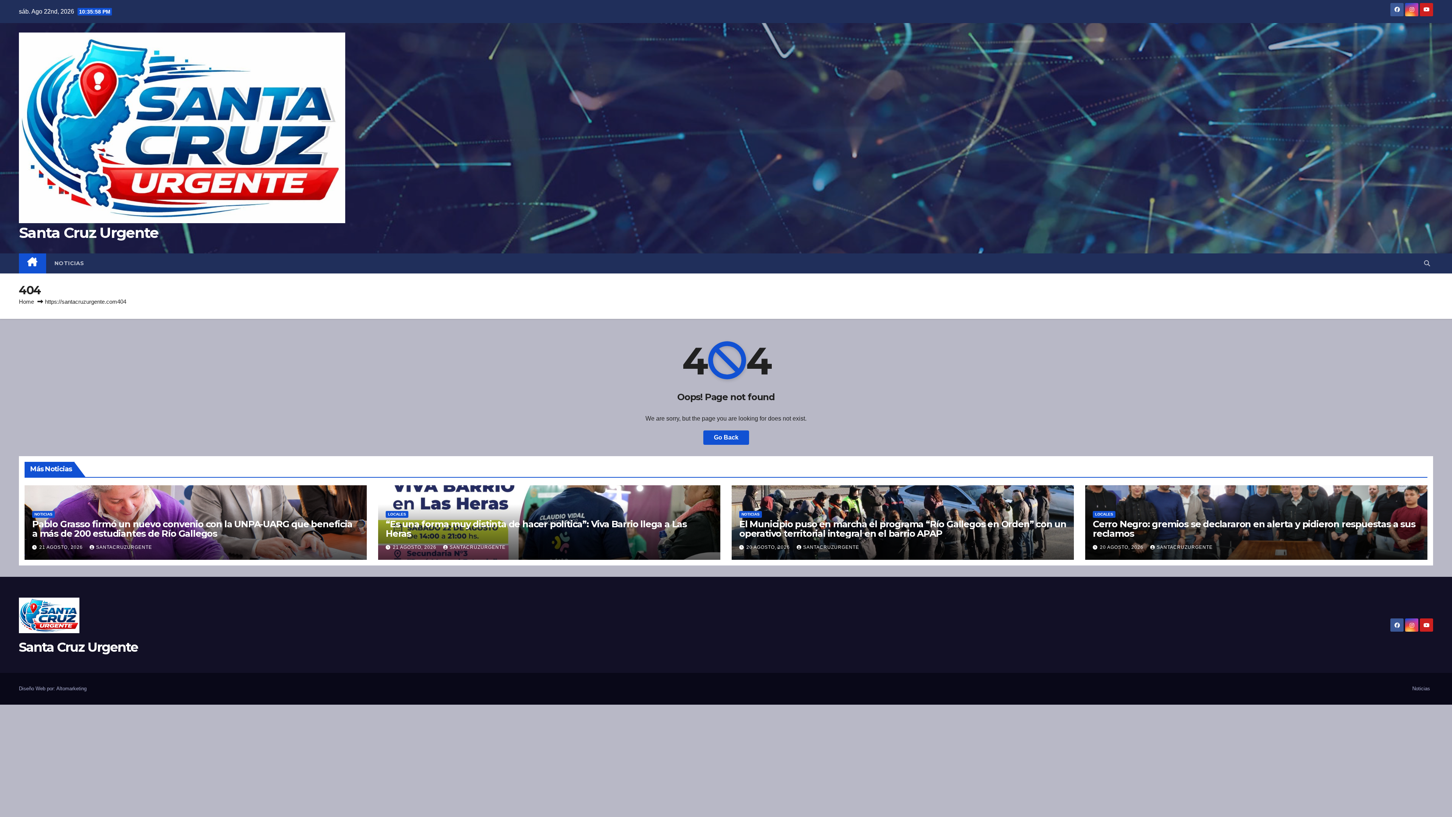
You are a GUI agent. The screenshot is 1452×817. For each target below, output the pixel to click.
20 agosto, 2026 (768, 547)
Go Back (726, 437)
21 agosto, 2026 (61, 547)
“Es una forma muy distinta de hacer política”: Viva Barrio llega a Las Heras (536, 529)
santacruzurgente (124, 547)
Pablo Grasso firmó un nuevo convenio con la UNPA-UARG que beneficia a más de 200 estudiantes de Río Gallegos (192, 529)
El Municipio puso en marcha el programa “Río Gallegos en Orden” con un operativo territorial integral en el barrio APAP (902, 529)
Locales (397, 514)
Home (26, 301)
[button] (1427, 263)
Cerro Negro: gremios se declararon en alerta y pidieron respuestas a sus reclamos (1254, 529)
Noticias (69, 263)
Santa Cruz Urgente (88, 233)
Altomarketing (71, 688)
